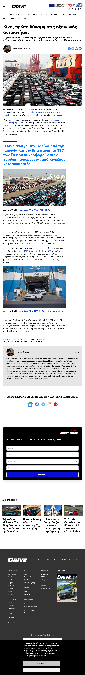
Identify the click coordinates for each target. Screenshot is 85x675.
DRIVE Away (53, 14)
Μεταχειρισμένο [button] (30, 607)
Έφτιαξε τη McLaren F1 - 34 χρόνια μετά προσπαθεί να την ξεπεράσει (11, 525)
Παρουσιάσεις (28, 594)
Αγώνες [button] (10, 614)
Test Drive (26, 14)
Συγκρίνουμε (12, 608)
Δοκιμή (10, 603)
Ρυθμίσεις (41, 663)
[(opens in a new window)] (70, 8)
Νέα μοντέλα (12, 574)
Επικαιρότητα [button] (13, 571)
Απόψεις (10, 594)
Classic (44, 14)
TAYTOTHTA (73, 560)
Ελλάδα (10, 580)
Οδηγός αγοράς (29, 610)
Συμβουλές (27, 613)
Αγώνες (35, 14)
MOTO (26, 603)
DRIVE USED (72, 14)
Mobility (26, 580)
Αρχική (4, 18)
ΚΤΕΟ (43, 577)
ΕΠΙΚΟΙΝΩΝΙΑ (62, 560)
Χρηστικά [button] (44, 571)
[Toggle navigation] (4, 6)
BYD (49, 251)
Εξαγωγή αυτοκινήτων (28, 339)
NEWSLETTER (50, 560)
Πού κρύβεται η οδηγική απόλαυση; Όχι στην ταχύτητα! (32, 524)
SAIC (26, 251)
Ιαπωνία (57, 115)
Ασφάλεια (11, 588)
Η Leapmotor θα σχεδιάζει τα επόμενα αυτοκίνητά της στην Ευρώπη (52, 525)
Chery (19, 251)
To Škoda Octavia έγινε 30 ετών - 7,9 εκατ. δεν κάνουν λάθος (72, 525)
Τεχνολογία (11, 585)
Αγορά (10, 591)
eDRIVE (63, 14)
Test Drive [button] (12, 599)
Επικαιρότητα (14, 14)
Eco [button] (25, 571)
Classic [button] (27, 588)
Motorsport (11, 623)
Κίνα (6, 339)
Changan (33, 251)
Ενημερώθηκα (42, 670)
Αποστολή (11, 605)
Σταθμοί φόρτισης (29, 583)
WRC (9, 620)
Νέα (25, 574)
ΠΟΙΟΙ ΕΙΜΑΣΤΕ (37, 560)
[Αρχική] (19, 6)
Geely (41, 251)
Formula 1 (11, 617)
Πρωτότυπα (11, 577)
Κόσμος (24, 18)
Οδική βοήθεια (45, 580)
